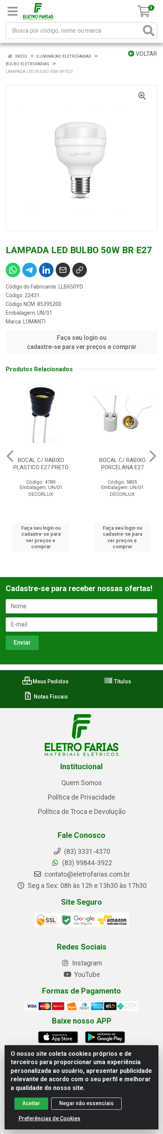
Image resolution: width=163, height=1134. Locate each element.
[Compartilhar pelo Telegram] (29, 270)
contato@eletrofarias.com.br (86, 874)
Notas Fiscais (50, 697)
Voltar (145, 53)
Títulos (122, 681)
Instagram (86, 963)
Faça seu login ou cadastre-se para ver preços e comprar (81, 342)
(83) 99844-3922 (86, 863)
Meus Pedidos (50, 681)
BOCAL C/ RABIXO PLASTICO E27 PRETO (41, 464)
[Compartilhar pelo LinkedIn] (46, 270)
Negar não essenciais (86, 1103)
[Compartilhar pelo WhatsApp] (13, 270)
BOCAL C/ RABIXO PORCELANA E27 (122, 464)
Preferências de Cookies (49, 1118)
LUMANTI (34, 322)
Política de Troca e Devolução (81, 811)
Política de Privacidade (81, 797)
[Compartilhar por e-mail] (63, 270)
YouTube (86, 974)
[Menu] (12, 11)
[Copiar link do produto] (79, 270)
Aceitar (31, 1103)
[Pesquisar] (149, 30)
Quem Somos (81, 783)
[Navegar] (10, 456)
